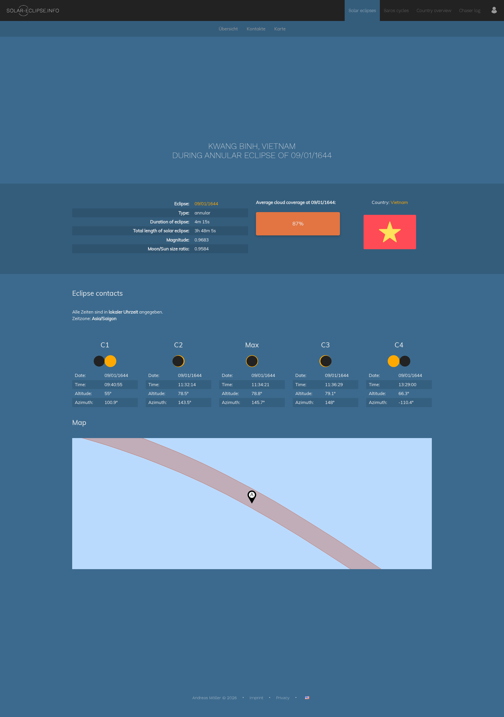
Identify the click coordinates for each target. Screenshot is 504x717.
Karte (280, 28)
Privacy (283, 697)
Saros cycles (396, 10)
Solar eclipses (362, 10)
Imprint (256, 697)
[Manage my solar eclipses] (494, 10)
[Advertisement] (252, 81)
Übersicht (228, 28)
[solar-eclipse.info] (32, 11)
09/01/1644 (206, 203)
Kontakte (256, 28)
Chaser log (469, 10)
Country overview (434, 10)
